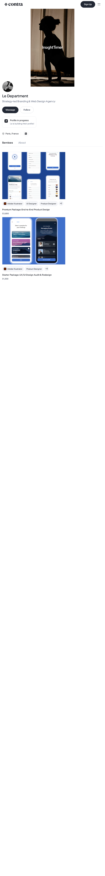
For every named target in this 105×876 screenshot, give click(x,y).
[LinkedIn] (25, 133)
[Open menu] (99, 4)
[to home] (13, 4)
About (22, 142)
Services (7, 142)
